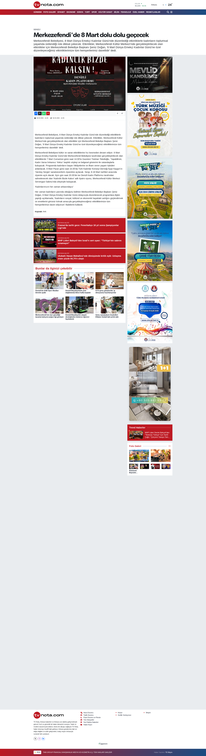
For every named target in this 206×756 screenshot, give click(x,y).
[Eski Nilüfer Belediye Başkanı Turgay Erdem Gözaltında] (166, 466)
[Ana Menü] (171, 12)
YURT (87, 12)
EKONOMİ (71, 12)
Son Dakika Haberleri (90, 722)
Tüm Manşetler (88, 720)
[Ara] (168, 12)
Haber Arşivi (87, 725)
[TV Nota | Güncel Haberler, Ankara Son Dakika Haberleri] (49, 4)
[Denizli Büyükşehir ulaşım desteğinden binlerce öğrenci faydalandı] (79, 305)
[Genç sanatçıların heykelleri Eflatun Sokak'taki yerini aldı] (109, 305)
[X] (35, 739)
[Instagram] (39, 739)
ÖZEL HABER (138, 12)
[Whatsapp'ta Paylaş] (44, 113)
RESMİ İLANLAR (153, 12)
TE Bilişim (168, 752)
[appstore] (103, 744)
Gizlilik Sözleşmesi (124, 715)
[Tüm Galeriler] (170, 446)
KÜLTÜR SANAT (105, 12)
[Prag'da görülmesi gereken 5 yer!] (139, 455)
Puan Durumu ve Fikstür (92, 717)
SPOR (94, 12)
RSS (38, 752)
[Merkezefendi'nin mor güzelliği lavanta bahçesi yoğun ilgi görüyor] (49, 305)
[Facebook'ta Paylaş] (35, 113)
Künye (120, 713)
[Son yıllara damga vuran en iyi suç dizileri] (161, 455)
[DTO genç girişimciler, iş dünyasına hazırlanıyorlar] (109, 280)
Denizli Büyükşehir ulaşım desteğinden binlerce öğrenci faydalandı (77, 317)
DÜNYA (80, 12)
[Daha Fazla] (48, 113)
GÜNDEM (38, 12)
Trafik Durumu (88, 715)
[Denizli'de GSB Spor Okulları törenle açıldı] (49, 280)
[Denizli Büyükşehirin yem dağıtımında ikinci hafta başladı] (79, 280)
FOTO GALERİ (49, 12)
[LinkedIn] (43, 739)
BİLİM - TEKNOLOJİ (122, 12)
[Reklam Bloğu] (149, 75)
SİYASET (61, 12)
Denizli (37, 30)
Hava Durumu (88, 713)
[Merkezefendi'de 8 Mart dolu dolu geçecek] (80, 84)
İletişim (148, 713)
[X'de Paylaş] (40, 113)
